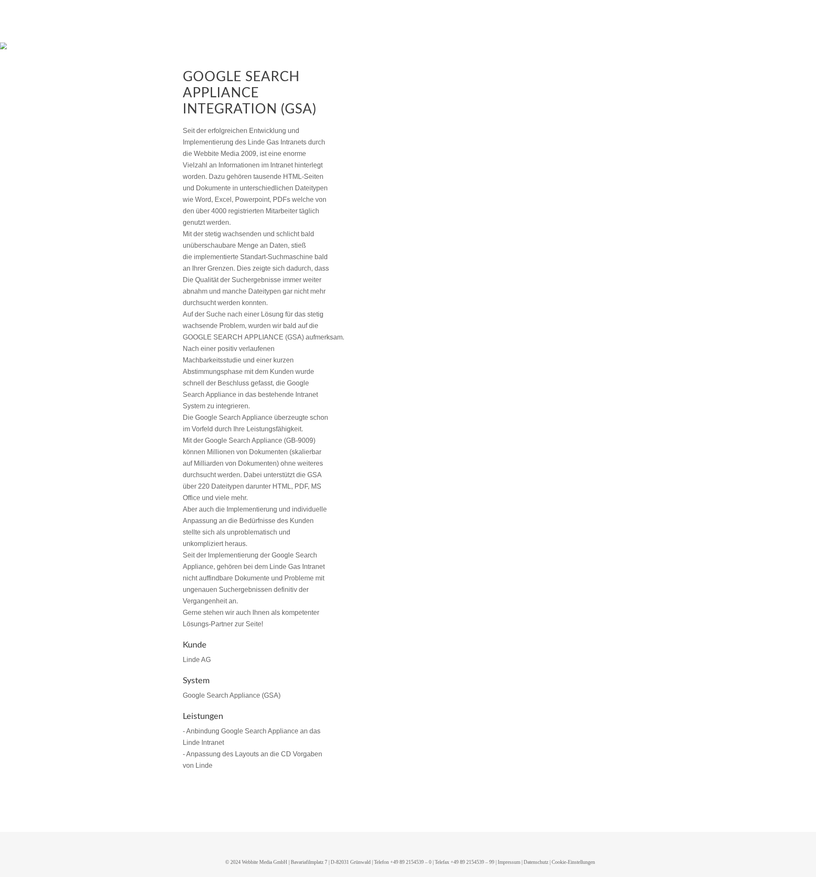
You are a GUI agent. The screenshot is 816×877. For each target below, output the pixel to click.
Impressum (509, 862)
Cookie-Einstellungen (573, 862)
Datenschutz (536, 862)
